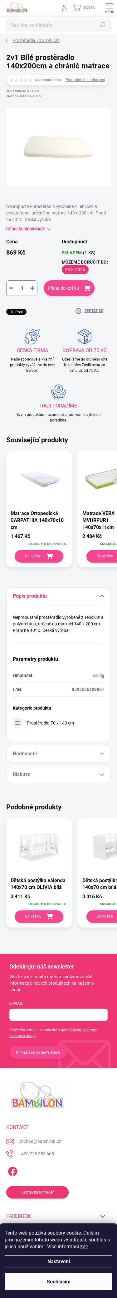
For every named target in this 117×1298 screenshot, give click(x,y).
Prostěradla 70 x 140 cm (50, 722)
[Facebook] (11, 1170)
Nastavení (58, 1261)
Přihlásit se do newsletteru (38, 1052)
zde (84, 1247)
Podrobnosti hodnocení (85, 80)
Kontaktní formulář (38, 1192)
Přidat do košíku (63, 288)
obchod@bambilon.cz (40, 1141)
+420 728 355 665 (36, 1153)
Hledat (102, 25)
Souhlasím (59, 1282)
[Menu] (109, 8)
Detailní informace (25, 229)
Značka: (23, 96)
